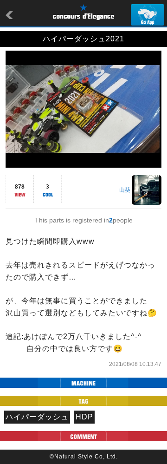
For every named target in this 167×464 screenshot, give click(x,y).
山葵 (124, 190)
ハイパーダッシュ (37, 417)
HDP (84, 417)
